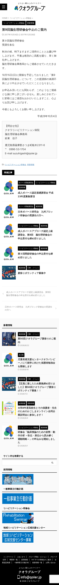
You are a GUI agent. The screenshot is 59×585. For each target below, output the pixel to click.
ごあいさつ (21, 557)
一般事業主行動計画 (21, 563)
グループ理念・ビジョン (38, 557)
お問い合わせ (51, 563)
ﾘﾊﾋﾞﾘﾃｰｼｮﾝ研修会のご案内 (41, 560)
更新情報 (30, 164)
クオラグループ (29, 572)
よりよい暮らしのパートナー (29, 568)
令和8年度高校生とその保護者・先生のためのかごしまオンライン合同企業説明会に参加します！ (37, 411)
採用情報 (24, 560)
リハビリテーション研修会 (15, 164)
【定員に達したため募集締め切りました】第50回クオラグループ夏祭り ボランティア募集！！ (37, 387)
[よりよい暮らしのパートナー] (29, 9)
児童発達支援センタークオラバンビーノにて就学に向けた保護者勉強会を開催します (36, 363)
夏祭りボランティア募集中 (32, 273)
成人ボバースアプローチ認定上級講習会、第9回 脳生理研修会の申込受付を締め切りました (35, 235)
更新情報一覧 (37, 563)
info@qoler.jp (31, 577)
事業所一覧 (13, 560)
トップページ (8, 557)
